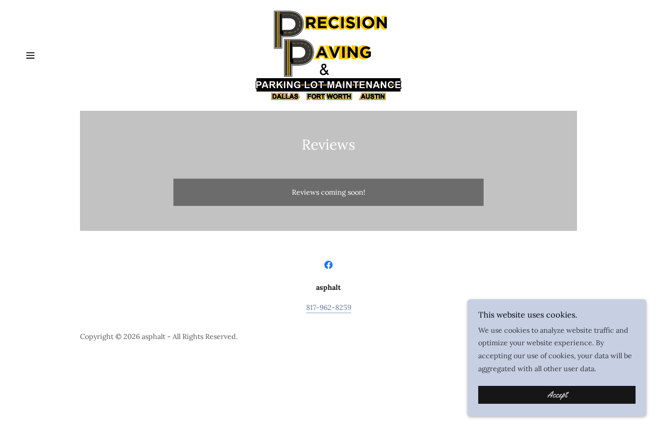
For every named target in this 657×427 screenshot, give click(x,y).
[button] (30, 55)
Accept (557, 394)
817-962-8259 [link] (328, 307)
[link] (328, 54)
